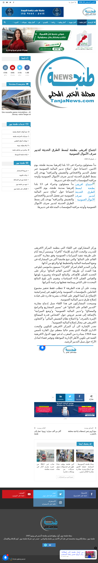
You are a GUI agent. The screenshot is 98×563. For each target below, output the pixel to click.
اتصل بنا (71, 2)
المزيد (16, 22)
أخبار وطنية (62, 22)
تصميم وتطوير (21, 559)
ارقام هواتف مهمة (22, 145)
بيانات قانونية (23, 175)
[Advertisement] (65, 127)
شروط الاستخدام (22, 171)
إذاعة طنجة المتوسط (21, 154)
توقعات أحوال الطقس (20, 141)
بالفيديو (45, 22)
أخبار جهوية (72, 22)
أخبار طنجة (82, 22)
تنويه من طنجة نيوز (21, 184)
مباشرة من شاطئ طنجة (19, 150)
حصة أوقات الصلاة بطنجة (20, 132)
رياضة (53, 22)
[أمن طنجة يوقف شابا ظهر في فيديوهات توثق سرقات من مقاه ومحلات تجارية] (65, 455)
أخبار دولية (31, 22)
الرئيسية (90, 22)
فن (39, 22)
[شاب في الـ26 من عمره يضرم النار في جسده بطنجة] (45, 455)
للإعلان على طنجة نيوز (20, 189)
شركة (15, 559)
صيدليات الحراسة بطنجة (20, 136)
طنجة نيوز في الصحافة (20, 180)
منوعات (24, 22)
